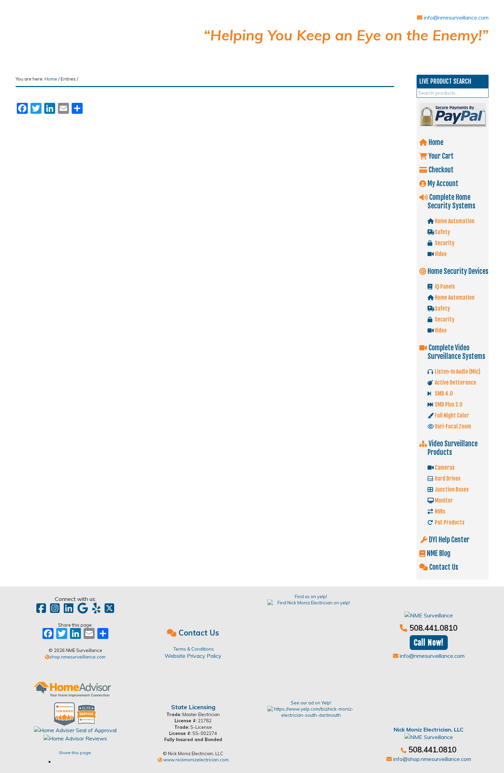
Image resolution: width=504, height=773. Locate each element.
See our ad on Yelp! (311, 702)
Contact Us (443, 567)
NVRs (439, 511)
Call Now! (429, 642)
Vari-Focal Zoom (452, 426)
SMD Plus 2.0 (448, 404)
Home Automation (454, 221)
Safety (442, 232)
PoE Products (449, 522)
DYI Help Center (448, 539)
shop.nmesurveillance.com (77, 657)
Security (444, 243)
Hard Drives (447, 478)
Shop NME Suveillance (66, 33)
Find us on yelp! (311, 596)
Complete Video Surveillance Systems (456, 352)
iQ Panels (444, 286)
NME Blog (438, 553)
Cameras (444, 467)
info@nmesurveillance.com (455, 17)
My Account (442, 183)
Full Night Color (451, 415)
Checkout (440, 170)
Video (440, 254)
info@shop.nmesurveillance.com (431, 759)
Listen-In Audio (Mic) (457, 371)
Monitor (443, 500)
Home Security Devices (457, 271)
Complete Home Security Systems (451, 201)
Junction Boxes (451, 489)
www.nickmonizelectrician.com (195, 759)
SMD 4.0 (443, 393)
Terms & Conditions (193, 649)
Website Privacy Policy (193, 655)
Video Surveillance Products (452, 448)
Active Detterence (455, 382)
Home (435, 142)
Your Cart (440, 156)
